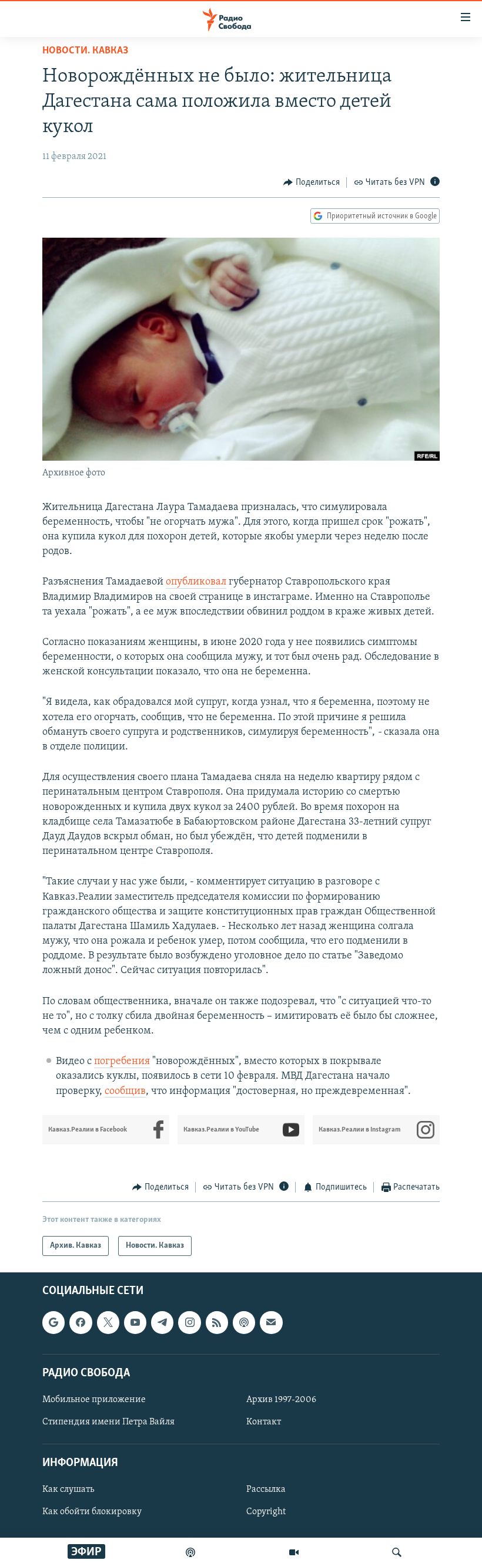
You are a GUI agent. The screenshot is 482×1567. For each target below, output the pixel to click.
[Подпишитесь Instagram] (189, 1323)
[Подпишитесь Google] (53, 1323)
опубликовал (196, 582)
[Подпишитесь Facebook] (80, 1323)
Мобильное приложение (94, 1399)
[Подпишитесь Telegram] (162, 1323)
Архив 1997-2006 (281, 1399)
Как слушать (68, 1490)
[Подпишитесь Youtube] (135, 1323)
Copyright (266, 1512)
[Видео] (294, 1552)
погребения (122, 1061)
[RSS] (217, 1323)
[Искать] (396, 1552)
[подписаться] (271, 1323)
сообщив (125, 1091)
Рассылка (266, 1490)
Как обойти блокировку (92, 1512)
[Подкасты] (244, 1323)
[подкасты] (190, 1552)
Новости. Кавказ (85, 51)
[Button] (311, 182)
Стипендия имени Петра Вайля (108, 1422)
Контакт (263, 1422)
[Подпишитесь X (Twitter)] (108, 1323)
